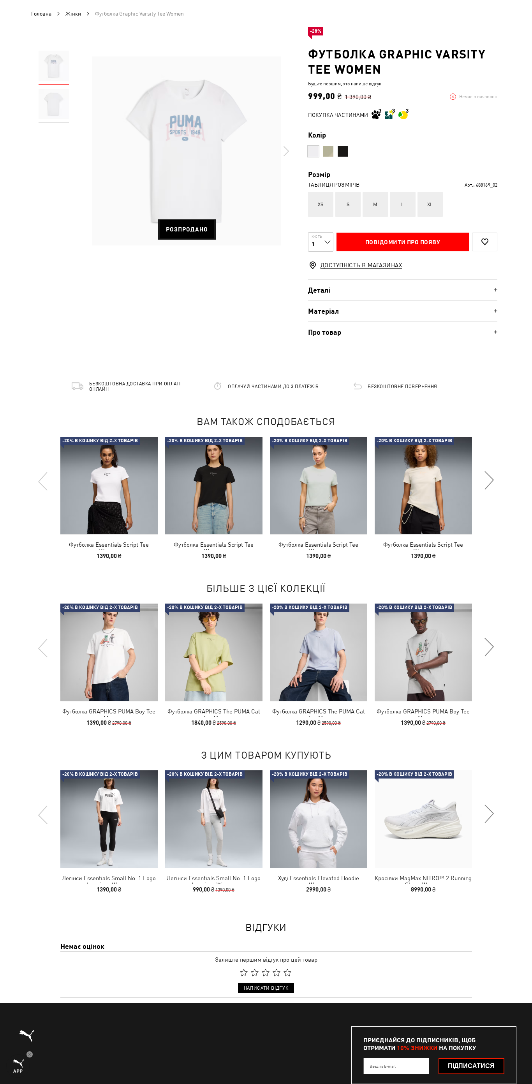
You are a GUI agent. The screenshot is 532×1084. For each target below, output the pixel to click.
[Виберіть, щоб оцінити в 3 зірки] (266, 972)
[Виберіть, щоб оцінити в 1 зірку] (244, 972)
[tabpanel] (187, 151)
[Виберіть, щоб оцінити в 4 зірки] (276, 972)
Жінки (73, 14)
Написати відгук (266, 988)
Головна (41, 14)
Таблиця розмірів (333, 185)
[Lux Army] (328, 151)
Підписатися (471, 1066)
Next (286, 151)
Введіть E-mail (383, 1066)
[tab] (402, 290)
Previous (43, 481)
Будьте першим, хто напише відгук (344, 84)
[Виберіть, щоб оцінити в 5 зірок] (287, 972)
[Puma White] (313, 151)
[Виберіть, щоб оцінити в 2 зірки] (255, 972)
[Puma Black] (343, 151)
